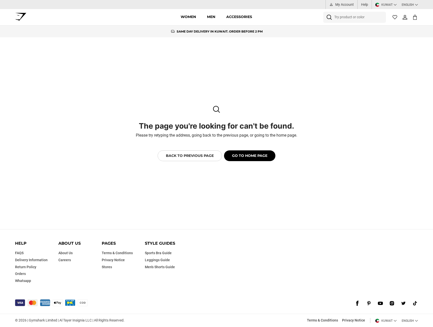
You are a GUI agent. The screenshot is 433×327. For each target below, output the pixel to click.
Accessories (239, 17)
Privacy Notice (353, 320)
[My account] (405, 17)
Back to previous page (190, 155)
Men (211, 17)
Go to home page (249, 155)
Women (188, 17)
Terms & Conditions (322, 320)
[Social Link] (357, 303)
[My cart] (415, 17)
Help (364, 5)
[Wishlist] (395, 17)
